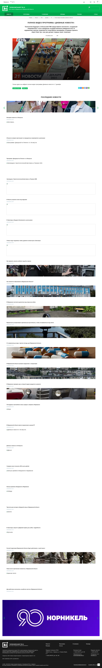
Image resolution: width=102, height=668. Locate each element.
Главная (30, 17)
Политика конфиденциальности (80, 664)
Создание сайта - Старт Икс (94, 664)
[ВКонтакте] (81, 88)
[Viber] (87, 88)
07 (51, 17)
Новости (9, 14)
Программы (26, 14)
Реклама (79, 14)
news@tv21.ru (94, 655)
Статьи (95, 14)
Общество (25, 88)
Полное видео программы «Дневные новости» (64, 17)
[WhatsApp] (89, 88)
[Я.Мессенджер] (79, 88)
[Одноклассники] (83, 88)
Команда (62, 14)
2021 (42, 17)
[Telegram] (85, 88)
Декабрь (47, 17)
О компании (45, 14)
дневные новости (16, 88)
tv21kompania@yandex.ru (78, 655)
